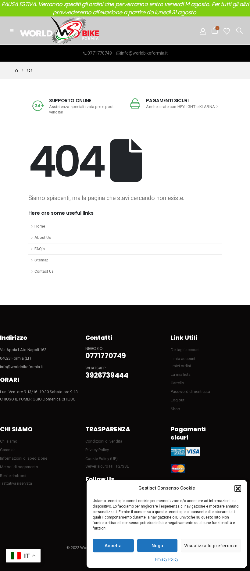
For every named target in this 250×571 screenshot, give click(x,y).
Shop (175, 409)
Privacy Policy (166, 559)
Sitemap (41, 260)
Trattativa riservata (16, 483)
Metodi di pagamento (19, 467)
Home (39, 226)
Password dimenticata (190, 391)
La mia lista (181, 374)
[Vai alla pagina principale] (16, 70)
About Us (42, 237)
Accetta (113, 545)
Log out (177, 400)
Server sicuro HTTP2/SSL (107, 466)
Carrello (177, 383)
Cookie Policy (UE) (101, 458)
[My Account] (203, 30)
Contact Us (44, 271)
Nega (157, 545)
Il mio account (183, 358)
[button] (238, 488)
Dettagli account (185, 349)
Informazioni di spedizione (23, 458)
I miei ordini (181, 366)
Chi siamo (8, 441)
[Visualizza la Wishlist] (226, 30)
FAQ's (39, 248)
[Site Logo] (59, 30)
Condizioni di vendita (103, 441)
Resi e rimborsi (13, 475)
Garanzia (8, 449)
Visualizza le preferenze (211, 545)
